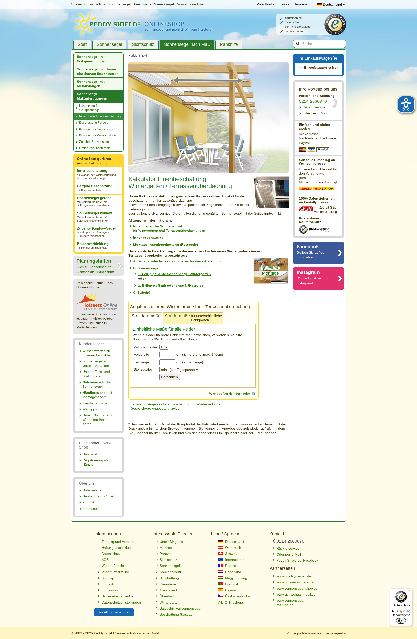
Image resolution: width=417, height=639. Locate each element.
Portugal (231, 584)
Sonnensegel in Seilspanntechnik (91, 59)
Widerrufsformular (115, 572)
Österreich (232, 548)
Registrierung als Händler (95, 462)
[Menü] (409, 591)
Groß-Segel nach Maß (94, 148)
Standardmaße (146, 315)
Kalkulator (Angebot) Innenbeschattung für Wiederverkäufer (176, 404)
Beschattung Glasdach (177, 614)
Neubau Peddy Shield (99, 496)
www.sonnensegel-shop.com (298, 588)
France (230, 566)
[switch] (401, 621)
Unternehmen (93, 490)
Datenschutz (111, 554)
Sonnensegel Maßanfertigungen (92, 96)
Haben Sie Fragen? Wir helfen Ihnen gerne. (97, 419)
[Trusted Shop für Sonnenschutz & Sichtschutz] (314, 229)
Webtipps (90, 409)
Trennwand (168, 590)
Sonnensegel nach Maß (187, 44)
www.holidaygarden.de (294, 576)
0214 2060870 (313, 101)
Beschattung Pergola (93, 122)
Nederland (232, 572)
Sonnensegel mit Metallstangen (91, 84)
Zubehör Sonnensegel (94, 141)
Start (82, 44)
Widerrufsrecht (113, 566)
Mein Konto (265, 4)
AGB (105, 560)
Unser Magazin (171, 542)
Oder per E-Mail (289, 554)
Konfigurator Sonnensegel (97, 129)
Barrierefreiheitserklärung (121, 596)
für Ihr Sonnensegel (97, 384)
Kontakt (284, 4)
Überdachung (170, 596)
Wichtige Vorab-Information (230, 393)
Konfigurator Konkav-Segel (98, 135)
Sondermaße (177, 315)
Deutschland (332, 4)
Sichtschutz (143, 44)
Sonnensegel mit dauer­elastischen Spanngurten (97, 71)
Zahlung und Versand (118, 542)
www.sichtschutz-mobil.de (296, 594)
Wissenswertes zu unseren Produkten (97, 353)
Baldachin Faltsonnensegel (180, 608)
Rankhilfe (229, 44)
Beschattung (169, 578)
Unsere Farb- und (96, 374)
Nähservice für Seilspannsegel (89, 108)
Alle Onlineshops (231, 602)
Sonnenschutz (170, 572)
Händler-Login (93, 454)
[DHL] (306, 189)
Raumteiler (168, 584)
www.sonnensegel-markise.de (291, 602)
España (230, 590)
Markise (166, 548)
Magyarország (235, 578)
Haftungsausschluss (117, 548)
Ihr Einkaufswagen (315, 58)
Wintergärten (170, 602)
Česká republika (237, 596)
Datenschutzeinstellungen (121, 602)
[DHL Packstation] (324, 189)
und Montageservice (97, 395)
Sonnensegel (109, 44)
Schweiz (231, 554)
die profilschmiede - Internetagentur (319, 633)
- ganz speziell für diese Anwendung (177, 261)
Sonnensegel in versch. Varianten (96, 363)
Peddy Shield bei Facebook (297, 560)
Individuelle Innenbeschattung (100, 116)
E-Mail (315, 113)
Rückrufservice (314, 107)
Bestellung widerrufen (114, 612)
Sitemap (108, 578)
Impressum (303, 4)
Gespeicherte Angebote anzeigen (156, 408)
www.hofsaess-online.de (295, 582)
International (234, 560)
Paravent (167, 554)
